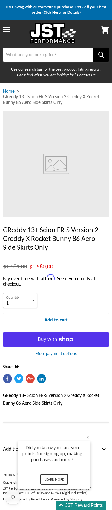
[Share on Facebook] (7, 378)
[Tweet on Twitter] (18, 378)
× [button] (88, 437)
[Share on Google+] (30, 378)
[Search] (101, 55)
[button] (61, 505)
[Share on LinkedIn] (41, 378)
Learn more (54, 479)
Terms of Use (13, 474)
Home (9, 91)
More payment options (56, 353)
